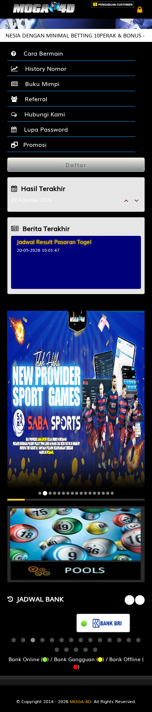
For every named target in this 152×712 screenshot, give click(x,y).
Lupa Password (44, 129)
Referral (34, 98)
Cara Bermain (41, 53)
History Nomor (43, 68)
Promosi (33, 144)
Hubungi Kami (43, 113)
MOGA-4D (80, 701)
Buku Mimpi (40, 83)
